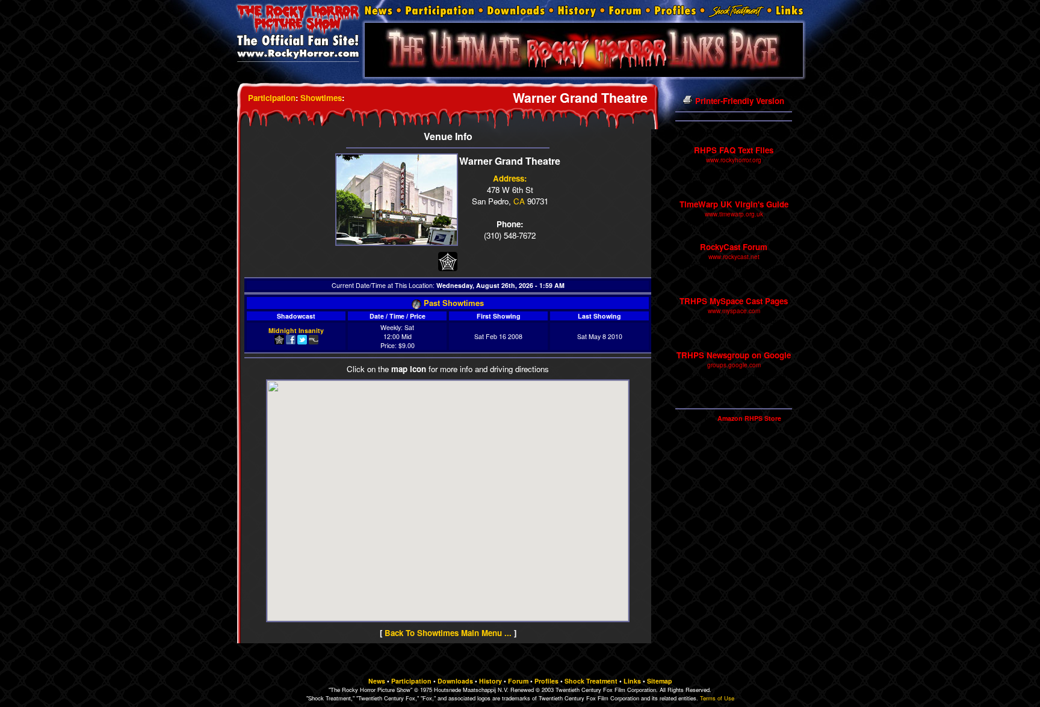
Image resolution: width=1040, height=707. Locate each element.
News (376, 680)
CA (519, 201)
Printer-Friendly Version (738, 100)
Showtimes (321, 97)
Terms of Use (717, 698)
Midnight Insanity (296, 330)
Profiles (546, 680)
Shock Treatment (591, 680)
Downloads (455, 680)
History (490, 680)
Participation (272, 97)
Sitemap (659, 680)
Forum (518, 680)
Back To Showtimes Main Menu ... (448, 632)
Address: (510, 178)
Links (632, 680)
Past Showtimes (452, 302)
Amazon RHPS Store (749, 418)
